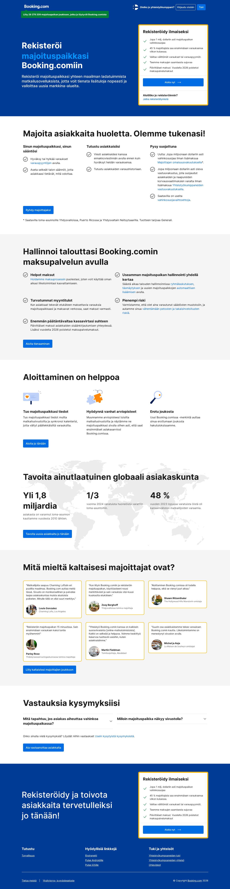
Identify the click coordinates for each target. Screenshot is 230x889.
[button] (65, 14)
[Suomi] (136, 7)
